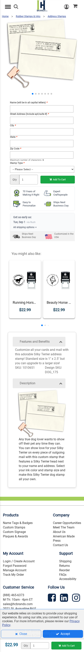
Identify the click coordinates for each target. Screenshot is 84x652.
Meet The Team (63, 527)
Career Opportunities (67, 523)
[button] (32, 94)
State (13, 137)
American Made (64, 536)
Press (57, 540)
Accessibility (67, 579)
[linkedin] (64, 598)
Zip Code (15, 148)
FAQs (62, 575)
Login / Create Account (19, 561)
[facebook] (52, 598)
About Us (59, 532)
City (13, 125)
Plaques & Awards (15, 536)
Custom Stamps (14, 527)
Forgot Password (14, 566)
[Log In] (68, 7)
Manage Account (14, 570)
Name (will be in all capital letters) (28, 102)
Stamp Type (17, 163)
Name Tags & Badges (18, 523)
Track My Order (13, 575)
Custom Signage (14, 532)
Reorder (64, 570)
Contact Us (60, 545)
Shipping (65, 561)
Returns (64, 566)
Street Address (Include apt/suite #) (29, 114)
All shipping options (25, 227)
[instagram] (76, 598)
